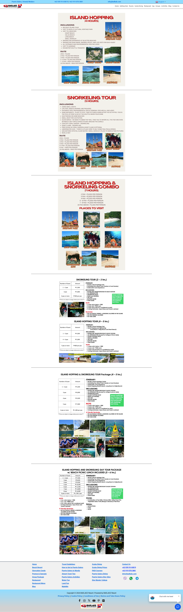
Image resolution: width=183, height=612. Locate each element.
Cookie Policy (76, 596)
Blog (169, 6)
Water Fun (66, 580)
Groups (158, 6)
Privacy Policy (63, 596)
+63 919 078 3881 (76, 2)
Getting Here (124, 6)
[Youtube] (94, 600)
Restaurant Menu (38, 583)
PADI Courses (97, 571)
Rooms (131, 6)
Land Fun (65, 583)
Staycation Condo (39, 571)
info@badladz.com (114, 2)
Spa (153, 6)
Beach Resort (37, 567)
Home (117, 6)
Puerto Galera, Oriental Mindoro (23, 2)
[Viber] (125, 578)
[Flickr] (103, 600)
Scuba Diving (139, 6)
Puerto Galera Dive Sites (101, 577)
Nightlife (65, 587)
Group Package (38, 577)
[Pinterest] (98, 600)
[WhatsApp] (131, 578)
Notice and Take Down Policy (113, 596)
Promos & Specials (39, 574)
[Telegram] (137, 578)
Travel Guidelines (68, 564)
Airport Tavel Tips (68, 574)
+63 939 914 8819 (61, 2)
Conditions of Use (91, 596)
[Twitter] (89, 600)
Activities (164, 6)
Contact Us (175, 6)
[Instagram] (84, 600)
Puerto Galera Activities (71, 577)
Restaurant (147, 6)
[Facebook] (79, 600)
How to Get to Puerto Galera (72, 567)
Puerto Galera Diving (100, 574)
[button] (123, 6)
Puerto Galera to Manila (71, 571)
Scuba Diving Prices (99, 567)
